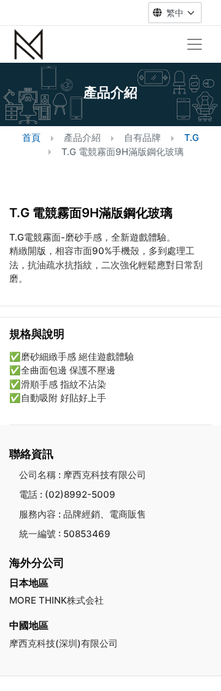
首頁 (31, 137)
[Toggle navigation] (194, 44)
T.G (191, 137)
